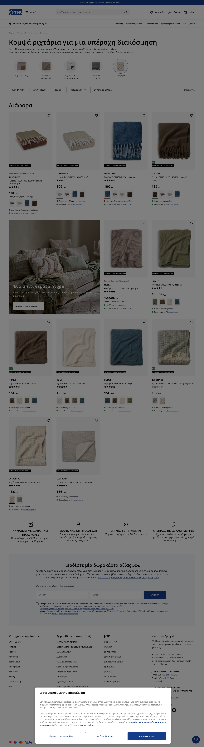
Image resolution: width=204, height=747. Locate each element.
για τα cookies (87, 725)
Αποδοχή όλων (147, 736)
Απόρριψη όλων (105, 736)
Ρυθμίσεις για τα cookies (60, 736)
